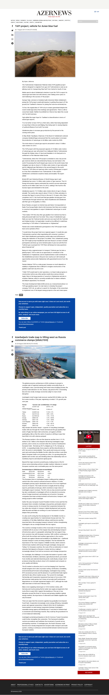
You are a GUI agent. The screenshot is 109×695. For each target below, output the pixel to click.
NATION (13, 20)
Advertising (49, 685)
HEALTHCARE (19, 22)
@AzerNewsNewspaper (26, 324)
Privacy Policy (77, 685)
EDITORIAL (55, 20)
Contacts (39, 685)
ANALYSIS (61, 20)
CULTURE (26, 22)
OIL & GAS (29, 20)
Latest (89, 446)
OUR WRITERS (38, 22)
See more (88, 672)
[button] (12, 26)
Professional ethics (25, 685)
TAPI (21, 295)
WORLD (18, 20)
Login (97, 11)
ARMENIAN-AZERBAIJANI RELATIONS (42, 20)
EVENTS (13, 22)
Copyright (88, 685)
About (13, 685)
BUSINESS (23, 20)
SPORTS (32, 22)
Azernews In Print (62, 685)
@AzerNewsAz (50, 322)
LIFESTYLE (67, 20)
